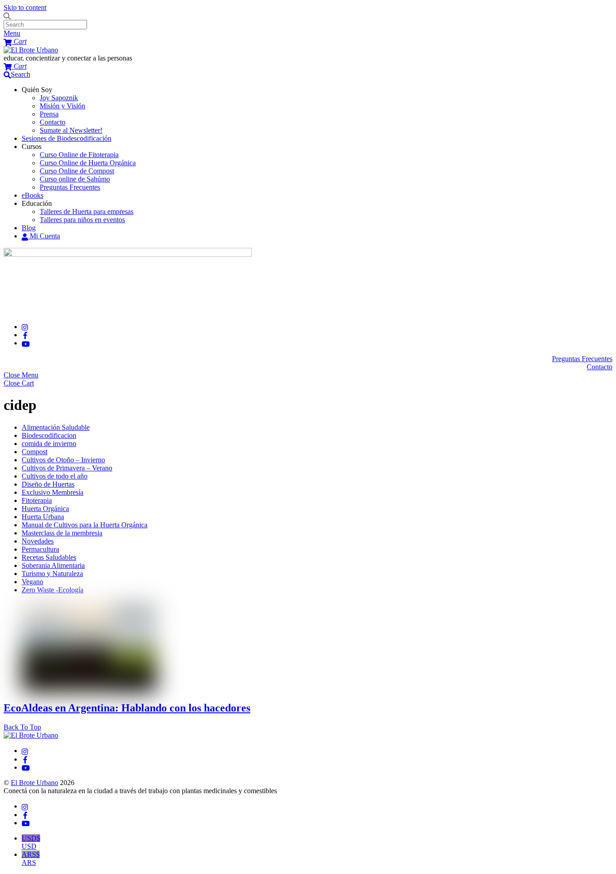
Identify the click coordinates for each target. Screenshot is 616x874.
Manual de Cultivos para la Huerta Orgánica (84, 525)
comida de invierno (49, 443)
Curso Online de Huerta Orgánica (88, 163)
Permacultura (40, 549)
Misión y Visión (62, 106)
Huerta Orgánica (45, 508)
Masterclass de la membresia (62, 533)
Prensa (49, 114)
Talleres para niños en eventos (82, 219)
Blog (29, 228)
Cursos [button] (31, 146)
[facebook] (25, 335)
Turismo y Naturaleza (52, 573)
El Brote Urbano (34, 782)
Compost (34, 452)
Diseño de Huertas (48, 484)
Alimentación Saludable (56, 427)
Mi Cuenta (44, 236)
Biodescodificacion (49, 435)
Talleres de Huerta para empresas (86, 211)
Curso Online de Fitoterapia (79, 154)
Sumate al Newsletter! (71, 130)
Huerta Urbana (43, 517)
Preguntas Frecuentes (70, 187)
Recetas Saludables (49, 557)
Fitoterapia (37, 500)
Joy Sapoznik (59, 98)
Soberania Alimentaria (53, 565)
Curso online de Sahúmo (75, 179)
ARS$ (31, 858)
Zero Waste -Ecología (52, 590)
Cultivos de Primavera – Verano (67, 468)
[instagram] (25, 326)
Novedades (38, 541)
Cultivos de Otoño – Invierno (63, 460)
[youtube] (26, 343)
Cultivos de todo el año (54, 476)
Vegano (32, 582)
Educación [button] (37, 203)
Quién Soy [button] (37, 89)
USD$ (31, 842)
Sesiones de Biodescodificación (66, 138)
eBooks (32, 195)
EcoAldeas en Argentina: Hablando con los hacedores (127, 708)
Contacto (52, 122)
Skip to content (25, 7)
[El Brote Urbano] (31, 50)
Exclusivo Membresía (52, 492)
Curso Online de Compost (77, 171)
